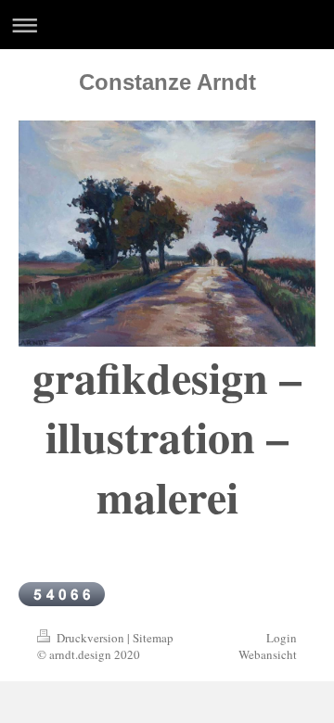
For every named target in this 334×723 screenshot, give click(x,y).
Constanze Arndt (167, 82)
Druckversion (90, 637)
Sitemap (153, 637)
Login (281, 637)
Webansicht (267, 654)
